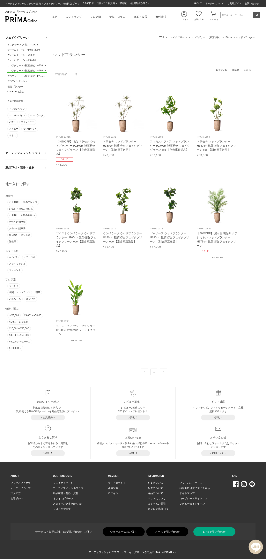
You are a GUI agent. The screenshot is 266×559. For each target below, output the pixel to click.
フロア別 (95, 16)
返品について (155, 493)
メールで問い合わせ (167, 531)
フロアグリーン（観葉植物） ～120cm (26, 65)
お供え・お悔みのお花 (21, 208)
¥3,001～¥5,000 (32, 315)
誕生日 (12, 241)
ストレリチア (27, 122)
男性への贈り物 (17, 221)
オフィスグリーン (63, 498)
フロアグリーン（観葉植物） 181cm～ (26, 76)
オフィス (30, 299)
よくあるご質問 (157, 503)
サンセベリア (30, 128)
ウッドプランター (245, 37)
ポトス (12, 135)
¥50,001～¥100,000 (19, 341)
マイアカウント (117, 482)
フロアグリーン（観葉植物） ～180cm (26, 70)
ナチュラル (29, 257)
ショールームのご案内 (123, 531)
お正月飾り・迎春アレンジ (23, 202)
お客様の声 (17, 498)
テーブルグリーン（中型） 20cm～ (24, 50)
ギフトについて (157, 498)
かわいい (13, 257)
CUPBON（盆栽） (16, 91)
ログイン (113, 493)
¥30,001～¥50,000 (19, 335)
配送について (155, 488)
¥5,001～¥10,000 (18, 322)
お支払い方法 (155, 482)
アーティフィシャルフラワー (24, 153)
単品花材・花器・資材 (19, 167)
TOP (161, 37)
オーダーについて (214, 3)
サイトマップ (187, 493)
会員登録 (113, 488)
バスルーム (15, 299)
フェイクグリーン (17, 37)
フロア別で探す (62, 508)
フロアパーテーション (18, 81)
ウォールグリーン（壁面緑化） (23, 60)
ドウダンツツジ (17, 108)
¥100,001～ (15, 348)
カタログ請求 (157, 508)
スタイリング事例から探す (68, 503)
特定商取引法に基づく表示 (195, 488)
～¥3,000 (14, 315)
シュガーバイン (17, 115)
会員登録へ (49, 417)
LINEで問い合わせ (214, 531)
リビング (13, 286)
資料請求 (160, 16)
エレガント (15, 270)
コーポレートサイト (192, 498)
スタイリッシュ (17, 263)
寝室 (37, 292)
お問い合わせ (252, 3)
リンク (76, 129)
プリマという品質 (21, 482)
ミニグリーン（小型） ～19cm (22, 44)
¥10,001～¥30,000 (19, 328)
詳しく (134, 417)
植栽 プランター (15, 86)
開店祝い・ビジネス (19, 235)
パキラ (12, 122)
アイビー (13, 128)
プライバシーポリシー (192, 482)
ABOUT (198, 3)
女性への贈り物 (17, 228)
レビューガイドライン (192, 503)
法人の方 (16, 493)
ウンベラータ (36, 115)
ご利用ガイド (234, 3)
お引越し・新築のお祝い (22, 215)
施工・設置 (140, 16)
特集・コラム (117, 16)
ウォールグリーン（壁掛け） (21, 55)
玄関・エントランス (19, 292)
